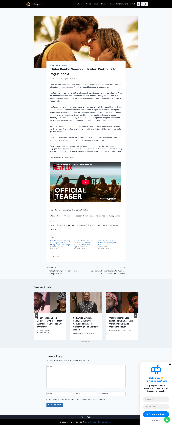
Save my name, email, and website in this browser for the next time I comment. (77, 399)
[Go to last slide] (36, 315)
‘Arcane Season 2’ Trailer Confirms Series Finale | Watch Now (107, 243)
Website (105, 394)
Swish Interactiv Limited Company (98, 422)
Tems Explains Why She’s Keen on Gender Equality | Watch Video (63, 271)
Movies (64, 65)
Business (104, 4)
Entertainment (122, 4)
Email (77, 394)
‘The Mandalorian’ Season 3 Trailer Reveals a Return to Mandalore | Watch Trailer (83, 243)
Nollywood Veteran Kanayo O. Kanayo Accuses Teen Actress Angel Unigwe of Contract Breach (85, 324)
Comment (52, 367)
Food (112, 4)
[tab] (82, 341)
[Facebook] (138, 4)
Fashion (96, 4)
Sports (88, 4)
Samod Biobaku (57, 79)
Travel (132, 4)
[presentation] (50, 302)
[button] (167, 420)
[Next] (135, 315)
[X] (142, 4)
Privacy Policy (86, 417)
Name (50, 394)
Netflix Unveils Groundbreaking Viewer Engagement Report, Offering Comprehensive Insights (60, 243)
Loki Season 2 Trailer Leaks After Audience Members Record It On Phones (108, 271)
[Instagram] (146, 4)
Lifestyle (80, 4)
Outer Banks (55, 257)
